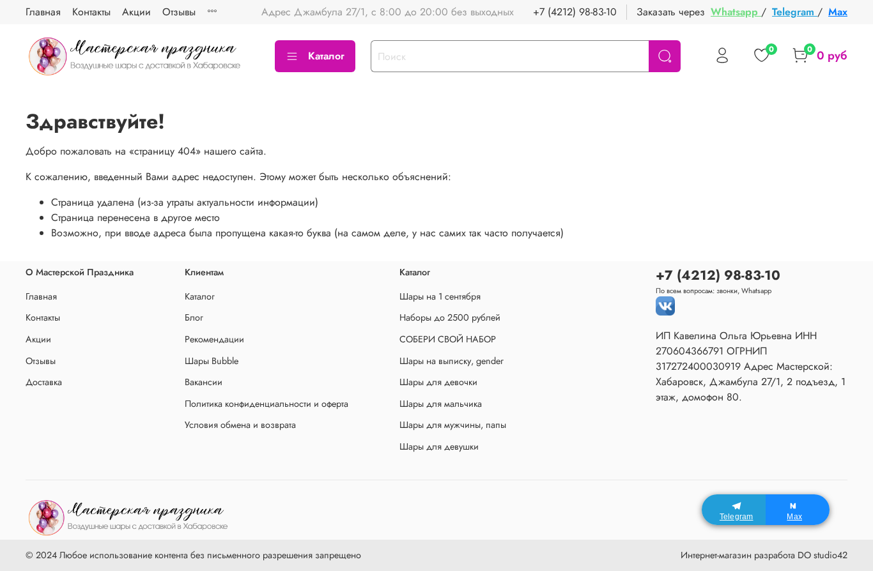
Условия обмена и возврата (240, 424)
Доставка (44, 382)
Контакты (91, 11)
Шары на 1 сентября (440, 296)
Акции (136, 11)
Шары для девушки (439, 446)
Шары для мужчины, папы (452, 424)
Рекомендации (214, 339)
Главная (43, 11)
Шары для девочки (438, 382)
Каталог (326, 56)
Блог (194, 317)
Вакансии (203, 382)
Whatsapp (736, 11)
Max (837, 11)
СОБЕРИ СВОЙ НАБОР (447, 339)
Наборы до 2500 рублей (449, 317)
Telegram (794, 11)
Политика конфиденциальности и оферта (266, 403)
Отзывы (179, 11)
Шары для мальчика (440, 403)
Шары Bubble (211, 360)
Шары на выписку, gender (451, 360)
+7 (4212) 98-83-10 (575, 11)
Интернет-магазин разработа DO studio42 (764, 555)
